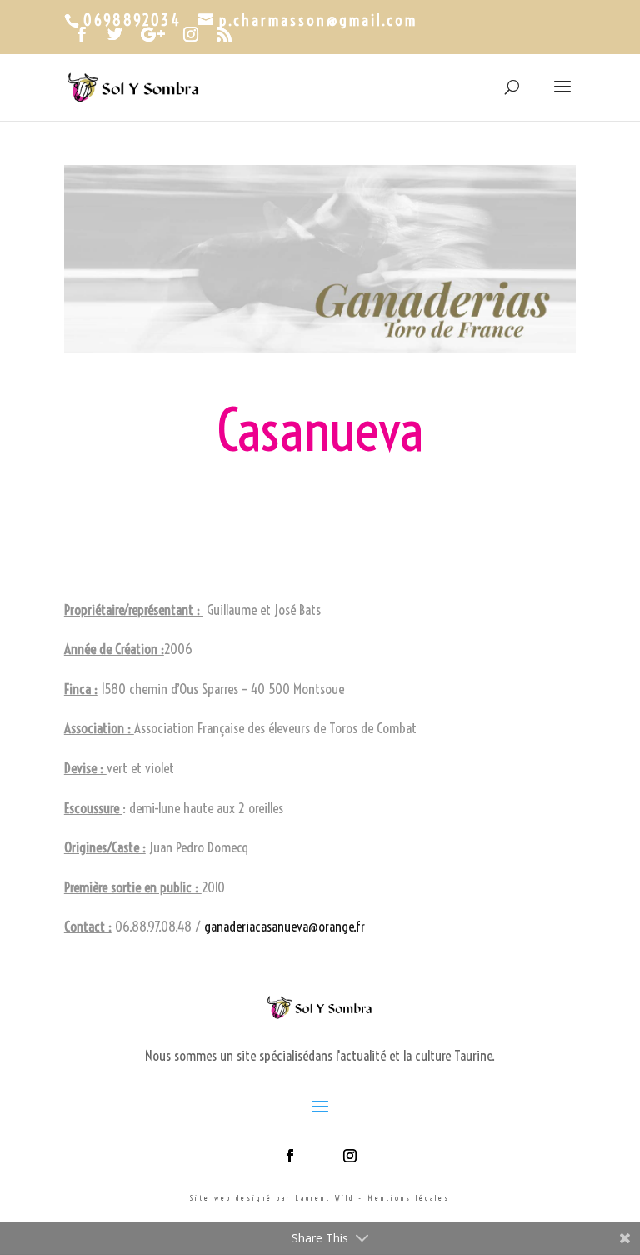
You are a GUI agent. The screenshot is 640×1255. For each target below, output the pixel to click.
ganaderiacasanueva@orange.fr (284, 926)
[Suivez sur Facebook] (290, 1156)
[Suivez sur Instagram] (350, 1156)
